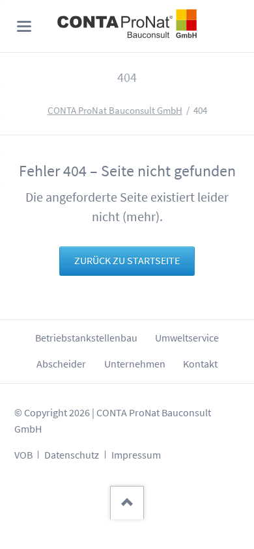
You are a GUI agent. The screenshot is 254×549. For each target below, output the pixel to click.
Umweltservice (187, 338)
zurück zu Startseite (127, 260)
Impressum (136, 455)
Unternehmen (134, 364)
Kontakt (200, 364)
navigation (24, 26)
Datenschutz (71, 455)
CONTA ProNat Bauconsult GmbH (115, 110)
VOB (23, 455)
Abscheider (61, 364)
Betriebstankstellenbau (86, 338)
